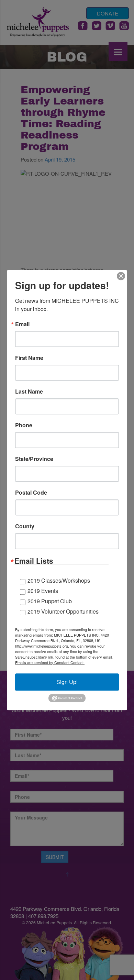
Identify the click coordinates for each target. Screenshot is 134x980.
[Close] (121, 276)
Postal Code (31, 492)
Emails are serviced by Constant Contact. (50, 662)
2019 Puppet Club (49, 601)
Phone (23, 425)
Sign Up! (67, 682)
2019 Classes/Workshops (58, 580)
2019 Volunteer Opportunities (63, 611)
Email (22, 324)
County (24, 526)
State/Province (34, 459)
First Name (29, 358)
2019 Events (42, 591)
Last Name (29, 391)
